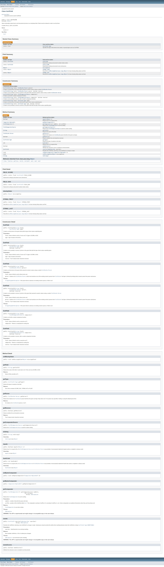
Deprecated (24, 1)
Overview (3, 1)
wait (32, 161)
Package (8, 1)
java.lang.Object (5, 14)
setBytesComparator (48, 152)
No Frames (22, 4)
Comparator (6, 122)
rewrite (45, 149)
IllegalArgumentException (12, 280)
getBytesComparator (48, 122)
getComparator (46, 124)
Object (9, 21)
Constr (13, 6)
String (11, 88)
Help (29, 1)
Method (16, 6)
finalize (10, 161)
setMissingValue (47, 154)
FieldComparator (7, 124)
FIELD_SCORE (46, 64)
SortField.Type (47, 46)
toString (45, 155)
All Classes (30, 4)
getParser (45, 133)
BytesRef (12, 122)
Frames (17, 4)
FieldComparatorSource (24, 94)
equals (44, 119)
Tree (20, 1)
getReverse (46, 136)
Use (17, 1)
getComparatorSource (48, 127)
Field (10, 6)
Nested (6, 6)
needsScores (46, 146)
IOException (34, 494)
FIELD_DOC (45, 61)
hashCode (45, 143)
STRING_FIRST (46, 69)
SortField (10, 61)
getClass (16, 161)
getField (45, 130)
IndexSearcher (51, 149)
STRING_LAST (46, 72)
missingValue (46, 67)
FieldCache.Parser (23, 88)
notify (21, 161)
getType (45, 139)
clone (4, 161)
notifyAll (27, 161)
